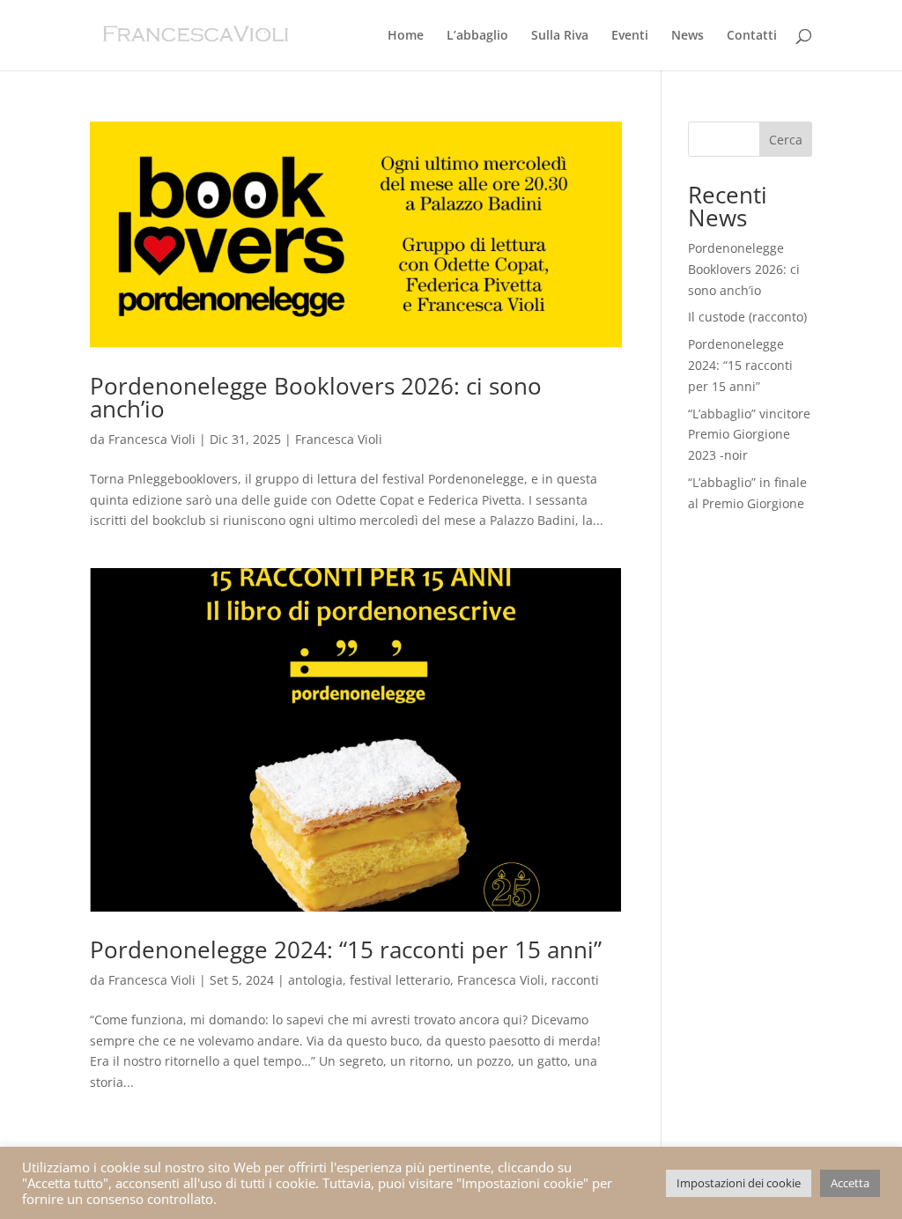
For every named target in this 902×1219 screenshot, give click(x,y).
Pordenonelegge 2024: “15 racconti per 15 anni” (346, 949)
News (687, 36)
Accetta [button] (850, 1183)
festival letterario (400, 980)
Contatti (752, 36)
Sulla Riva (559, 36)
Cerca (785, 139)
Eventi (629, 36)
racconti (575, 980)
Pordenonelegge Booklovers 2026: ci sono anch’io (316, 397)
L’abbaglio (477, 36)
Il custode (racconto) (747, 316)
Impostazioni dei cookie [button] (738, 1183)
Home (406, 36)
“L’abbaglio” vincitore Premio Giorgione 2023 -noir (749, 434)
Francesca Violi (152, 439)
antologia (315, 980)
